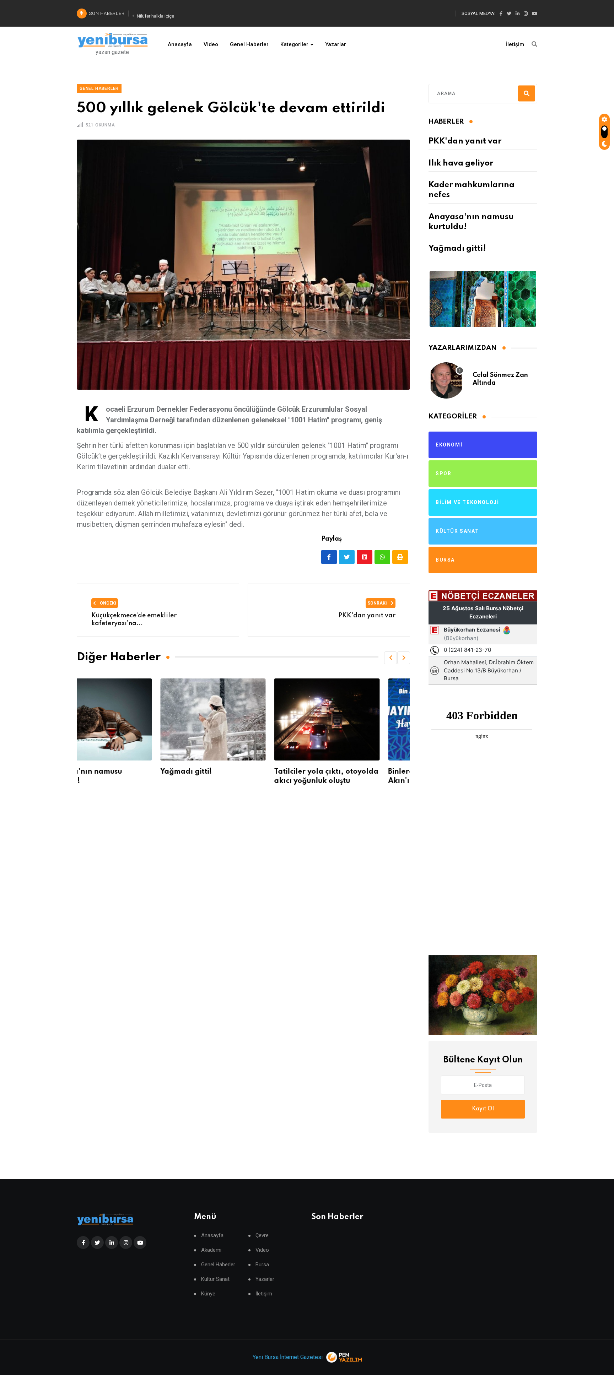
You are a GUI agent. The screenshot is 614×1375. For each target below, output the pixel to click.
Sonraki (377, 603)
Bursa (262, 1264)
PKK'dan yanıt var (465, 141)
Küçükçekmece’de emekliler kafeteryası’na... (134, 619)
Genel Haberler (249, 44)
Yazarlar (335, 44)
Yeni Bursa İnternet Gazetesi (288, 1357)
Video (211, 44)
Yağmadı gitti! (102, 771)
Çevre (262, 1235)
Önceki (107, 603)
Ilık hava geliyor (461, 163)
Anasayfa (180, 44)
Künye (208, 1293)
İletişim (515, 44)
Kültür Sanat (215, 1279)
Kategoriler (294, 44)
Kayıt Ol (483, 1109)
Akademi (211, 1250)
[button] (390, 657)
